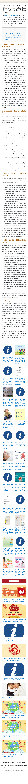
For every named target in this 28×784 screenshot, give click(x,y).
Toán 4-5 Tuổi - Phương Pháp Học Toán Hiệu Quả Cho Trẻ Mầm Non (8, 359)
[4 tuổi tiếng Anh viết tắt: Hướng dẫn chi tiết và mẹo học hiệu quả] (20, 414)
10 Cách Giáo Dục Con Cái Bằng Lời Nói (12, 697)
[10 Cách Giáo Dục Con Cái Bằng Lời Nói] (14, 689)
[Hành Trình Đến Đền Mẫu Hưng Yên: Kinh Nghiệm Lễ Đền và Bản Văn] (14, 746)
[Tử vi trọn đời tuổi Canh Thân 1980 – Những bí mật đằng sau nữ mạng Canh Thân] (14, 707)
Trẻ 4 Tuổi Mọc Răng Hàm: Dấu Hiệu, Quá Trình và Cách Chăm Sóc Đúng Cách (20, 466)
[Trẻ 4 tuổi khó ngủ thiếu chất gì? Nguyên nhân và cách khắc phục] (20, 562)
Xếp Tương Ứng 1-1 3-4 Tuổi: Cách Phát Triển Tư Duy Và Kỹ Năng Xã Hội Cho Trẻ (8, 551)
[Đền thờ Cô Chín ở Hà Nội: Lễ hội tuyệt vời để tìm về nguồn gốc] (14, 726)
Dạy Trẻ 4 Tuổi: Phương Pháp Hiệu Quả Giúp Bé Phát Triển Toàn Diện (20, 530)
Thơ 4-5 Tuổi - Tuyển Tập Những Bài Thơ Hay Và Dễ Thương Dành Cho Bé (20, 360)
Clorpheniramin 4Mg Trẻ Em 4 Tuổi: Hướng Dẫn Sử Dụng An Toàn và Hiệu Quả (8, 530)
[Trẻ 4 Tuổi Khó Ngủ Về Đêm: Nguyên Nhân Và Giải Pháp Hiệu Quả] (8, 435)
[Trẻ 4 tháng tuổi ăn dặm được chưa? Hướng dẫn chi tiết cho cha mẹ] (8, 477)
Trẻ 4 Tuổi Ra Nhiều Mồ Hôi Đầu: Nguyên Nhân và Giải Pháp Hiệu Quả (8, 466)
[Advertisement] (14, 778)
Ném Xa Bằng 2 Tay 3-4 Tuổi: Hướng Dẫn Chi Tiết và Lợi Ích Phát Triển (20, 381)
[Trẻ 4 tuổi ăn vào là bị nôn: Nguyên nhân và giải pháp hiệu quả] (8, 562)
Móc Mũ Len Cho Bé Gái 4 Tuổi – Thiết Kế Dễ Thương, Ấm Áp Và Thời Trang (8, 402)
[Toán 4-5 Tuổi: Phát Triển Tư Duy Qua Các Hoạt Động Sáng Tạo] (8, 350)
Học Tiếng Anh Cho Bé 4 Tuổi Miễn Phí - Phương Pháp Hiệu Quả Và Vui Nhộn (20, 403)
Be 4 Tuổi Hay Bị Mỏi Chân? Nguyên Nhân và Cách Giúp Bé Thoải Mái (8, 424)
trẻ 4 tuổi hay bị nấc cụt (11, 15)
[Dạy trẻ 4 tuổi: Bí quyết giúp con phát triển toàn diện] (20, 520)
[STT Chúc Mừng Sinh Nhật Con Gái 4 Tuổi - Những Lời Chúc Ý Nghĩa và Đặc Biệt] (8, 371)
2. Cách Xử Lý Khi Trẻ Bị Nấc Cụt (13, 33)
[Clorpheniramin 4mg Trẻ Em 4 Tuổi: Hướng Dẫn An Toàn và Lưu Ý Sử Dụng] (8, 520)
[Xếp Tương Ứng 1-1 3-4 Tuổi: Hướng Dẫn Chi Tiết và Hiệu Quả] (8, 541)
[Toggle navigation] (1, 2)
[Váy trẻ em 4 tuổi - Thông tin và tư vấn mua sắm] (20, 435)
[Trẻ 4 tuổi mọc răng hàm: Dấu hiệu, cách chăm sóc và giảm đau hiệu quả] (20, 456)
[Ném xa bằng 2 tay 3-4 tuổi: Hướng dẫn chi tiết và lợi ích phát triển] (20, 371)
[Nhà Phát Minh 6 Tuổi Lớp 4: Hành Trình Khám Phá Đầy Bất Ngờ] (20, 499)
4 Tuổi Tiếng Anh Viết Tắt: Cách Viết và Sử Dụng (20, 423)
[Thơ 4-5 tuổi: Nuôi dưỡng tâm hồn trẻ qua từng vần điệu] (20, 350)
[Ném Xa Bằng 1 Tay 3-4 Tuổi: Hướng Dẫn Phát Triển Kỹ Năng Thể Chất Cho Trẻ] (8, 499)
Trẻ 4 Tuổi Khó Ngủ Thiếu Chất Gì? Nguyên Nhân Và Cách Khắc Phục (20, 572)
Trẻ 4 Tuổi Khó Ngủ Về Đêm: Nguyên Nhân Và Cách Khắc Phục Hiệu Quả (8, 445)
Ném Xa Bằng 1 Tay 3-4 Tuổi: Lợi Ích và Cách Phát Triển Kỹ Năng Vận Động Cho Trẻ (8, 509)
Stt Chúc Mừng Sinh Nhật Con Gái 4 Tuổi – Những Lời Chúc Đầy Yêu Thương (8, 381)
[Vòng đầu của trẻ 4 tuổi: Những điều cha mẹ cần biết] (20, 541)
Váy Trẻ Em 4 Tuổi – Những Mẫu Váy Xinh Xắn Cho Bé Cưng (20, 445)
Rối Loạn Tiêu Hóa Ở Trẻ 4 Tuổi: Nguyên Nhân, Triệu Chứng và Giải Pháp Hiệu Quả (20, 488)
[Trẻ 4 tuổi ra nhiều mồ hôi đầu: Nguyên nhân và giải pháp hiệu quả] (8, 456)
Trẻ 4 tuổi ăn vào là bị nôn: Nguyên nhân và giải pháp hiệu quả (8, 572)
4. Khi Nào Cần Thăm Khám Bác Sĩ (13, 37)
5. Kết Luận (7, 39)
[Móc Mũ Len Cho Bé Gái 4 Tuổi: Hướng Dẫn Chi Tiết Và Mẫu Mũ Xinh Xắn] (8, 392)
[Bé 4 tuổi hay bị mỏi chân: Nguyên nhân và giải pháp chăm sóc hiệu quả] (8, 414)
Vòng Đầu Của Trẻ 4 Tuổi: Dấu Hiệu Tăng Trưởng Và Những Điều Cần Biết (20, 551)
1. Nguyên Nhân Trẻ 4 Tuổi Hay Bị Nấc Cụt (15, 32)
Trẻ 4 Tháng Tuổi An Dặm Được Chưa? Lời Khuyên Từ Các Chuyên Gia (8, 487)
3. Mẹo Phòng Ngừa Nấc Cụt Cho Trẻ (13, 35)
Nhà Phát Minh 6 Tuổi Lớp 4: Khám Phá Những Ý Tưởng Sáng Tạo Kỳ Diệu (20, 509)
